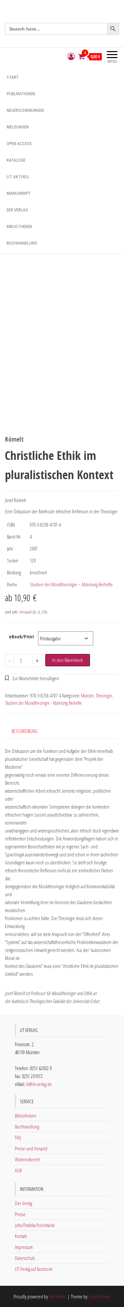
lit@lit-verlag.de (39, 1084)
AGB (18, 1170)
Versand (25, 612)
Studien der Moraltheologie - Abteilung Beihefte (43, 703)
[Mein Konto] (71, 56)
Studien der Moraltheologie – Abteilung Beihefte (71, 584)
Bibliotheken (19, 226)
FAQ (18, 1137)
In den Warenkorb (67, 660)
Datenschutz (25, 1258)
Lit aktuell (18, 176)
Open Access (19, 143)
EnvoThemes (99, 1296)
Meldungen (18, 126)
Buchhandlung (22, 243)
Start (13, 77)
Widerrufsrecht (27, 1159)
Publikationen (21, 93)
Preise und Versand (31, 1148)
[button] (32, 678)
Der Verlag (17, 209)
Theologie (104, 695)
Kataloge (16, 160)
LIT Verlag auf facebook (33, 1269)
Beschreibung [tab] (25, 731)
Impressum (24, 1247)
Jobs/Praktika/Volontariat (35, 1225)
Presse (20, 1214)
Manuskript (19, 193)
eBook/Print (21, 636)
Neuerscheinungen (25, 110)
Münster (87, 695)
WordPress (57, 1296)
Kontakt (21, 1236)
